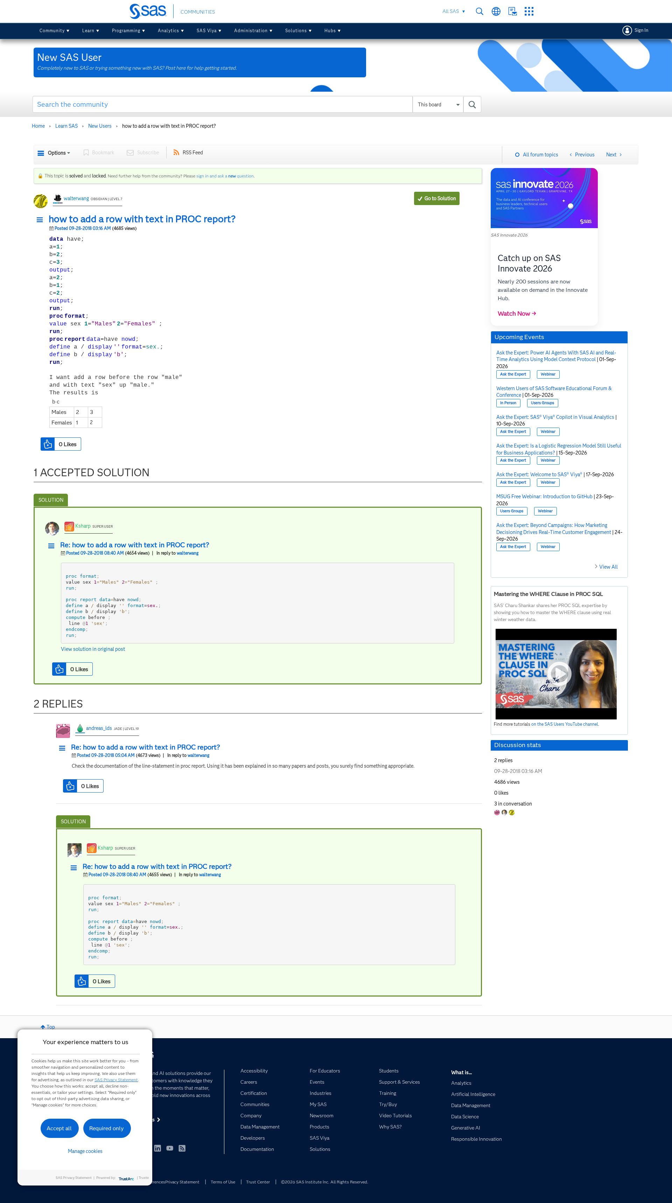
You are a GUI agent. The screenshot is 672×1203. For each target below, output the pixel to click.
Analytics (168, 30)
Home (38, 126)
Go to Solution (440, 198)
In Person (508, 403)
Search (479, 11)
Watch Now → (517, 313)
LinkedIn (157, 1148)
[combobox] (257, 104)
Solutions (296, 30)
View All (608, 567)
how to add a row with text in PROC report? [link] (169, 126)
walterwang (76, 198)
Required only (106, 1128)
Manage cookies (85, 1151)
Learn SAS (66, 126)
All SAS (450, 11)
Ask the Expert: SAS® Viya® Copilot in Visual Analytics (555, 417)
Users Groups (542, 403)
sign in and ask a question (225, 175)
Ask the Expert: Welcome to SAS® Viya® (539, 474)
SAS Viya (207, 30)
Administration (251, 30)
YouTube (169, 1148)
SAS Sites (529, 11)
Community (52, 30)
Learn (88, 30)
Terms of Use (223, 1181)
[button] (41, 220)
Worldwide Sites (496, 11)
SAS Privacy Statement (116, 1079)
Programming (126, 30)
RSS (182, 1148)
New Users (100, 126)
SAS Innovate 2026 (509, 235)
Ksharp (83, 526)
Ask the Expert (513, 374)
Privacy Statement (182, 1181)
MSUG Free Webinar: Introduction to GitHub (544, 496)
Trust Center (258, 1181)
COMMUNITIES (198, 12)
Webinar (548, 374)
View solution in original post (93, 649)
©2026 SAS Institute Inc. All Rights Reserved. (324, 1181)
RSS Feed (193, 152)
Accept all (59, 1128)
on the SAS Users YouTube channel (564, 724)
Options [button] (57, 153)
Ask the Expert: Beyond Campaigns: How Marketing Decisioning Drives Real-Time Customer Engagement (553, 528)
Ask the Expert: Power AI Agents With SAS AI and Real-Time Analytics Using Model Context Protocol (556, 356)
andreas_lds (99, 728)
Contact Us (512, 11)
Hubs (330, 30)
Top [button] (51, 1027)
